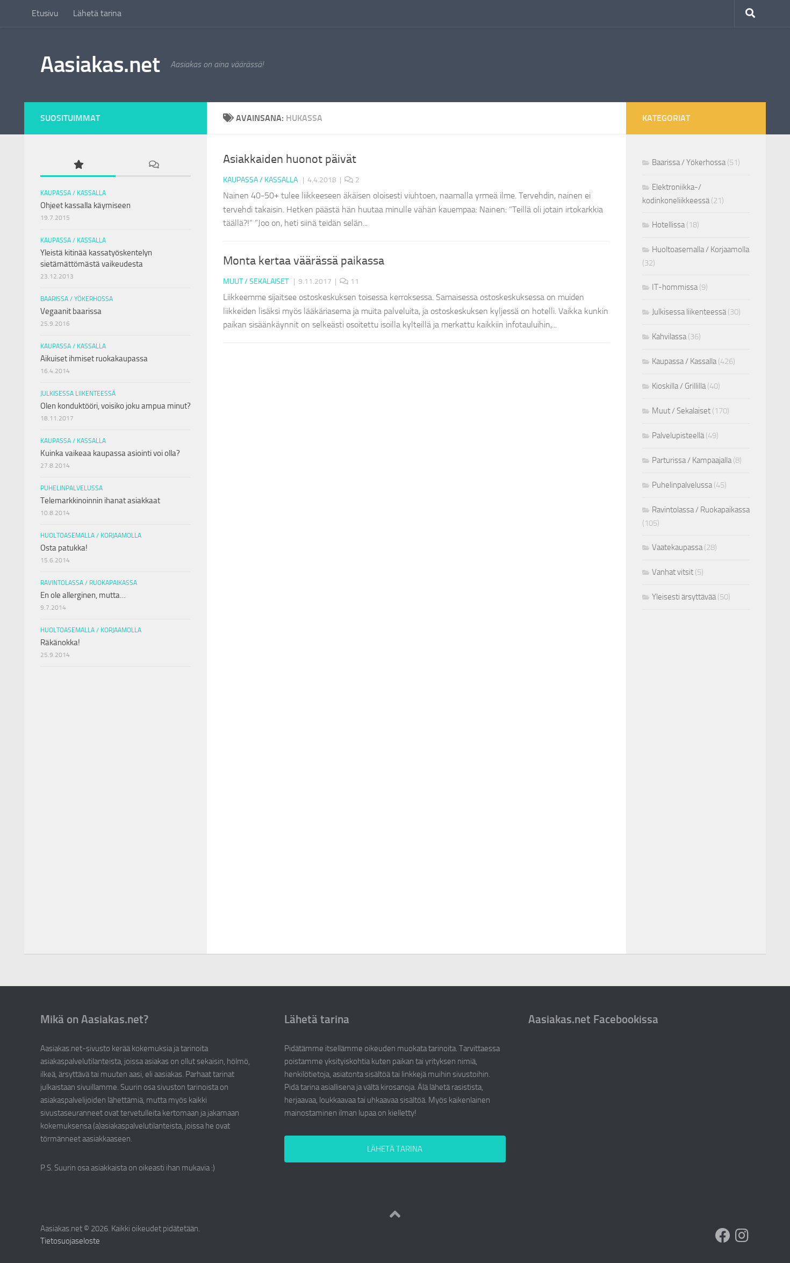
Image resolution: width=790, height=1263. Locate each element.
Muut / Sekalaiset (256, 281)
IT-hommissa (675, 287)
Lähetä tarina (97, 13)
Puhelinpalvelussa (71, 488)
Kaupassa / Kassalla (260, 179)
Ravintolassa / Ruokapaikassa (88, 583)
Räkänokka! (60, 642)
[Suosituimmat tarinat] (78, 165)
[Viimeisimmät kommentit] (153, 165)
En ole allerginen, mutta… (83, 595)
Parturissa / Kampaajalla (691, 460)
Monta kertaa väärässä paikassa (303, 261)
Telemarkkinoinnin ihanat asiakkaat (100, 500)
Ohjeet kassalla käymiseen (85, 205)
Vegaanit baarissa (71, 311)
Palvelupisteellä (678, 435)
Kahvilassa (669, 336)
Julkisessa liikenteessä (78, 393)
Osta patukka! (64, 548)
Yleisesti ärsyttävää (684, 597)
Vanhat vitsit (672, 572)
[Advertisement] (116, 744)
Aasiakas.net (100, 64)
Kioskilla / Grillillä (679, 386)
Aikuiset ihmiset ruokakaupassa (94, 358)
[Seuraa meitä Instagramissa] (742, 1235)
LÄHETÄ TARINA (394, 1149)
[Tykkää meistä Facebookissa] (722, 1235)
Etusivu (45, 13)
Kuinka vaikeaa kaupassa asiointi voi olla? (110, 453)
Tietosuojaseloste (70, 1241)
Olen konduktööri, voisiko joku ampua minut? (115, 406)
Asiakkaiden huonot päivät (289, 159)
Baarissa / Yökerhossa (76, 299)
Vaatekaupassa (677, 547)
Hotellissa (668, 225)
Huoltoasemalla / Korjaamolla (90, 535)
